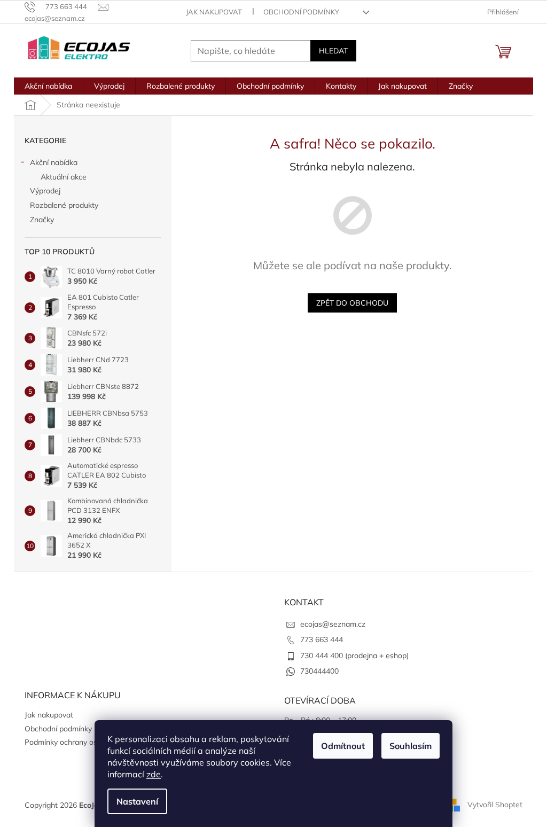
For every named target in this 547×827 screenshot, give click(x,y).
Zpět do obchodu (352, 303)
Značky (42, 219)
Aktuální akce (64, 177)
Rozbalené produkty (64, 205)
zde (153, 774)
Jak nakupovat (214, 11)
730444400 (319, 671)
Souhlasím (410, 745)
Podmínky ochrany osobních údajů (82, 742)
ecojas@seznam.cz (332, 624)
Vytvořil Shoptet (494, 804)
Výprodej (45, 191)
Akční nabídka (53, 162)
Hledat (333, 51)
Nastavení (137, 801)
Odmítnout (343, 745)
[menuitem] (48, 86)
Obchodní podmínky (301, 11)
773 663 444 (321, 639)
